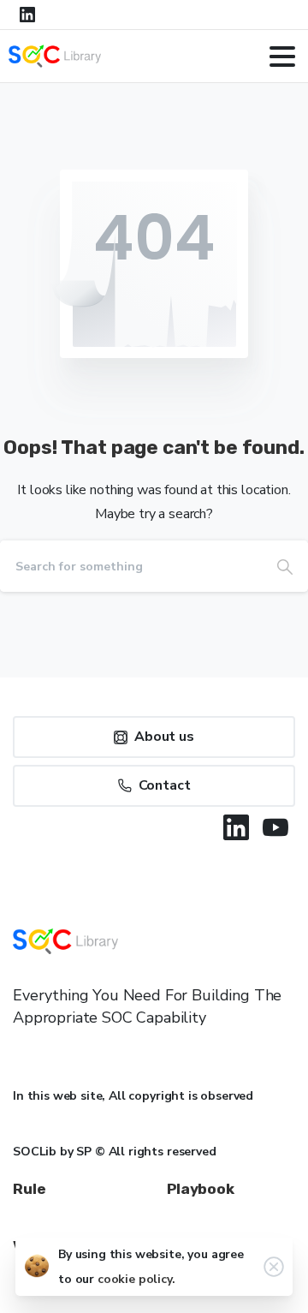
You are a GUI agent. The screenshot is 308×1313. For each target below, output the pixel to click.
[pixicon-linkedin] (236, 827)
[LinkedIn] (27, 14)
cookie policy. (136, 1279)
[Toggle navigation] (282, 56)
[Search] (285, 566)
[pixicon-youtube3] (275, 827)
